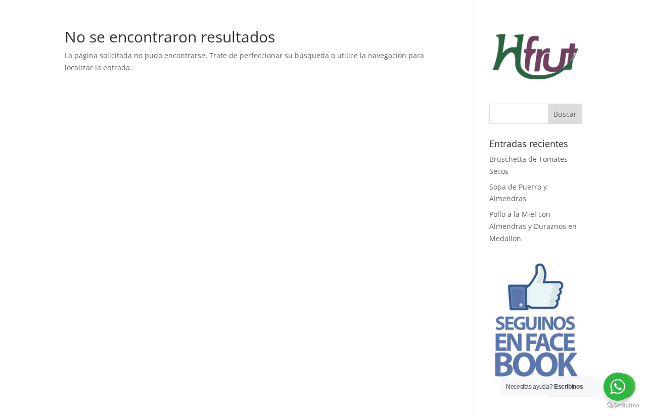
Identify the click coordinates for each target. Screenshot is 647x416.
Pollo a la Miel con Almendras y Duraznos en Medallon (533, 226)
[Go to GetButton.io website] (623, 405)
